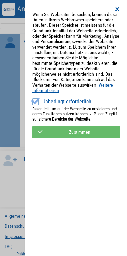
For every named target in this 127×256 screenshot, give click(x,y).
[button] (117, 9)
